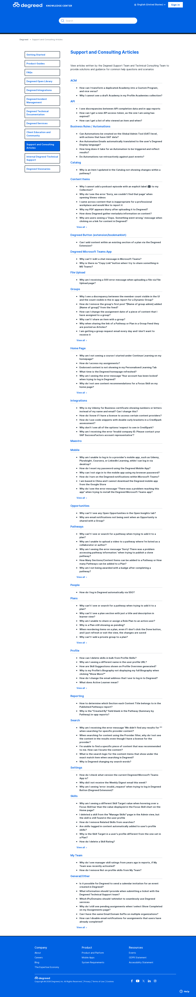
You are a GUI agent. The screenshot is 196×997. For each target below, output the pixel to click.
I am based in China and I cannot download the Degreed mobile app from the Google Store (118, 482)
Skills (74, 796)
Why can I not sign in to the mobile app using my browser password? (119, 472)
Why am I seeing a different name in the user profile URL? (113, 662)
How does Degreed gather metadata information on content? (115, 213)
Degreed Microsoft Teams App (91, 252)
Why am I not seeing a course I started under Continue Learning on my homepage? (120, 357)
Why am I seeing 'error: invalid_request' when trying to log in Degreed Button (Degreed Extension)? (120, 788)
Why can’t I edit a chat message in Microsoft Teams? (110, 259)
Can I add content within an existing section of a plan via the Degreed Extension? (120, 244)
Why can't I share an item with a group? (102, 319)
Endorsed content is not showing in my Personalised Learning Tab (118, 367)
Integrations (78, 400)
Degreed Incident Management (36, 100)
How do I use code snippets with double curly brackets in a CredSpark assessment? (120, 421)
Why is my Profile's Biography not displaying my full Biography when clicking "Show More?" (119, 672)
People (75, 585)
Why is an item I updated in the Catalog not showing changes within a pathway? (119, 171)
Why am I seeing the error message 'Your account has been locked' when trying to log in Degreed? (118, 377)
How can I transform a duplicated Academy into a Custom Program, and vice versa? (118, 89)
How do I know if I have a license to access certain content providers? (120, 415)
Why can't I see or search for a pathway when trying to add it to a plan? (117, 535)
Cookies (110, 981)
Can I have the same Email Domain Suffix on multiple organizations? (118, 914)
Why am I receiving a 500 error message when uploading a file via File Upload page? (120, 281)
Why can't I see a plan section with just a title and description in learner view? (116, 615)
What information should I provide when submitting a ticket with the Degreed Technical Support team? (119, 893)
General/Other (80, 876)
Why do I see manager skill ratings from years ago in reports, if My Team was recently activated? (118, 864)
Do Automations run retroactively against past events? (111, 156)
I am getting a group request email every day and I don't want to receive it (117, 333)
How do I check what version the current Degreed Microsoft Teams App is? (118, 776)
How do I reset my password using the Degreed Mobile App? (115, 468)
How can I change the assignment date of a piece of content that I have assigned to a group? (118, 313)
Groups (75, 289)
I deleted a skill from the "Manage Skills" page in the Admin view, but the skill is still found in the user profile (119, 816)
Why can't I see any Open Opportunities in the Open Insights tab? (117, 513)
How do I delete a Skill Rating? (97, 841)
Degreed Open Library (39, 81)
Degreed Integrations (39, 90)
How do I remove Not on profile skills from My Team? (110, 870)
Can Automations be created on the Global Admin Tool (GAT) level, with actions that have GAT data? (118, 135)
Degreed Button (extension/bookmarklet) (98, 235)
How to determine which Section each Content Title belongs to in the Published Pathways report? (120, 705)
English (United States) (150, 4)
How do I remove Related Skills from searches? (107, 822)
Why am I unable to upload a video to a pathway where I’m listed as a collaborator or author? (119, 543)
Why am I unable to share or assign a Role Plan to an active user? (117, 621)
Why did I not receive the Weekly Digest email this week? (113, 782)
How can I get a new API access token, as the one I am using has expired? (117, 114)
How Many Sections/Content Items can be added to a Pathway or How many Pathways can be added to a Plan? (120, 562)
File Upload (77, 272)
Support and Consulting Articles (40, 146)
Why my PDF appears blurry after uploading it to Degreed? (113, 209)
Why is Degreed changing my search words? (105, 761)
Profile (74, 650)
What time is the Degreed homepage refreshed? (108, 371)
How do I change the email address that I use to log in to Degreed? (118, 678)
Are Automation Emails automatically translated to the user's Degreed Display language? (120, 143)
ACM (73, 80)
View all (81, 227)
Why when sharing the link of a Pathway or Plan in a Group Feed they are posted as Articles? (119, 325)
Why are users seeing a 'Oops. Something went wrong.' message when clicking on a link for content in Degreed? (120, 219)
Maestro (76, 441)
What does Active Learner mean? (99, 682)
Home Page (78, 348)
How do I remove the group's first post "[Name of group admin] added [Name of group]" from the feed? (120, 305)
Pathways (76, 526)
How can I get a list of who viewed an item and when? (110, 120)
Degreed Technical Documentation (37, 113)
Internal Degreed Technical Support (42, 158)
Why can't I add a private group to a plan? (103, 637)
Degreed (24, 39)
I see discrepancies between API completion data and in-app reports (119, 108)
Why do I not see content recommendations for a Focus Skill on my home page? (118, 385)
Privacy (87, 981)
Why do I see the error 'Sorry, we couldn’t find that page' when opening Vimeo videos (116, 196)
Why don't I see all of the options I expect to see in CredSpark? (116, 427)
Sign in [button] (175, 4)
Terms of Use (98, 981)
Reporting (77, 696)
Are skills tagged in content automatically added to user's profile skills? (117, 828)
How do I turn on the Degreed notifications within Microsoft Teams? (119, 476)
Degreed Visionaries (38, 168)
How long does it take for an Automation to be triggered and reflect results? (119, 150)
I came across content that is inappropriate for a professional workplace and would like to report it (115, 203)
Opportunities (79, 506)
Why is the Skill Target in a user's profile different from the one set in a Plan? (120, 835)
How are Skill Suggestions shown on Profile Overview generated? (117, 666)
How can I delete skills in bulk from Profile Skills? (108, 658)
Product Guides (35, 63)
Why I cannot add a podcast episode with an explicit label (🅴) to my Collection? (118, 188)
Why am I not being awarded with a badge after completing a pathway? (115, 569)
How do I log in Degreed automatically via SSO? (107, 592)
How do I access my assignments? (99, 363)
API (72, 101)
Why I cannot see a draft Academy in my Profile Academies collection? (120, 95)
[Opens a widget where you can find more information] (184, 991)
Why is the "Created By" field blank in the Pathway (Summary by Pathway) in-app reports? (116, 712)
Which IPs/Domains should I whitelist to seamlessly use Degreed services (117, 900)
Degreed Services (37, 123)
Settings (76, 767)
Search (75, 720)
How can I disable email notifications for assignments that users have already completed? (120, 920)
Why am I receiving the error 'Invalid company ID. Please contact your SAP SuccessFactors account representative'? (119, 433)
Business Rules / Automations (90, 126)
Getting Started (35, 54)
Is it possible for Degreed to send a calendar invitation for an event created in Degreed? (118, 885)
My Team (76, 855)
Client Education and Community (38, 134)
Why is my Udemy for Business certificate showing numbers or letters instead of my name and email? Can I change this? (120, 409)
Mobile (74, 450)
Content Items (80, 179)
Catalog (75, 162)
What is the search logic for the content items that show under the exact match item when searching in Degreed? (118, 755)
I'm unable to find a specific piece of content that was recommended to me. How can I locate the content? (120, 748)
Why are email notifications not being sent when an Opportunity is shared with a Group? (118, 519)
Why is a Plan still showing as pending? (102, 625)
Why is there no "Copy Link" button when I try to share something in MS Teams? (118, 264)
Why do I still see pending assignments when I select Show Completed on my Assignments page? (120, 908)
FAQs (29, 72)
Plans (74, 598)
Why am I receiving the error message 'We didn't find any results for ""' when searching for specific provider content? (120, 729)
